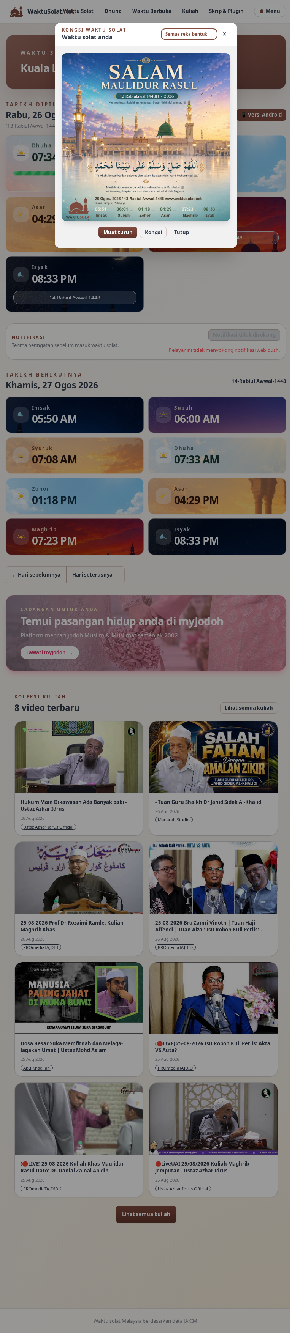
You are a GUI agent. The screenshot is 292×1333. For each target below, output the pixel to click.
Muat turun (115, 232)
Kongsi (150, 232)
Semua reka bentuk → (186, 34)
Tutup (178, 232)
